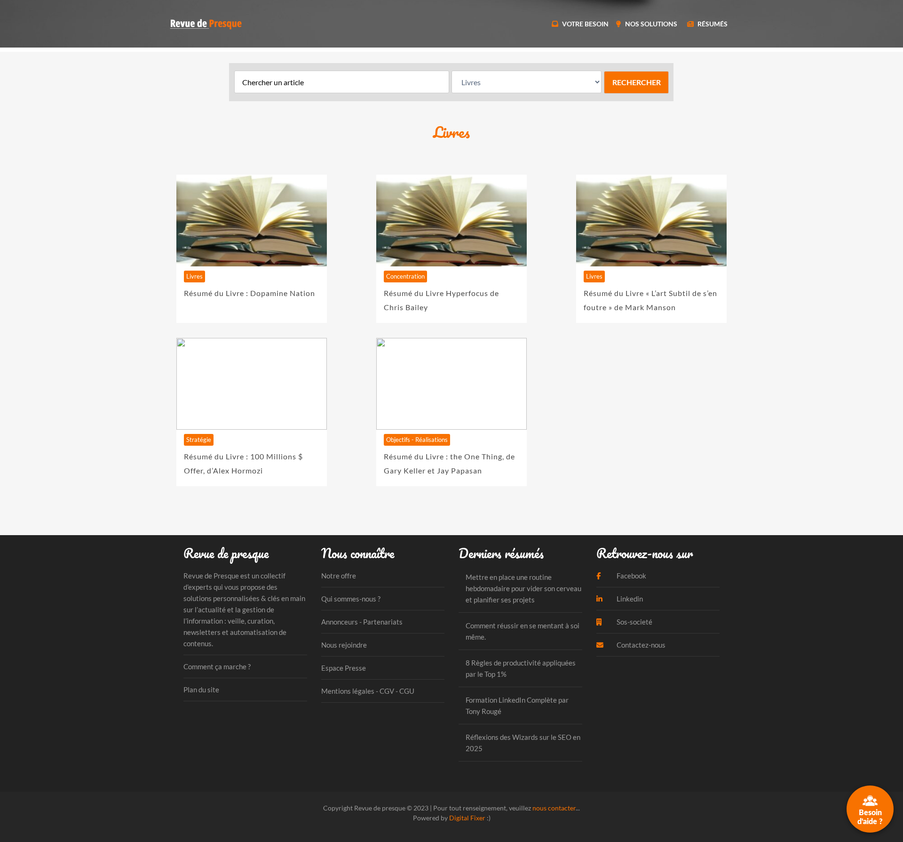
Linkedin (629, 598)
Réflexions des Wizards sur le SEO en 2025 (523, 743)
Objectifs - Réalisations (417, 439)
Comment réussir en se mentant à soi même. (522, 631)
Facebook (630, 575)
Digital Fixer (467, 818)
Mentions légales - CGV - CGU (367, 691)
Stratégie (198, 439)
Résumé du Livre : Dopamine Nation (249, 293)
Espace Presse (343, 668)
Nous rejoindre (344, 645)
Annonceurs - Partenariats (362, 621)
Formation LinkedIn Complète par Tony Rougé (517, 705)
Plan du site (201, 689)
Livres (194, 276)
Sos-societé (633, 621)
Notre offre (338, 575)
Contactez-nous (640, 645)
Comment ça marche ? (217, 666)
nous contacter (554, 808)
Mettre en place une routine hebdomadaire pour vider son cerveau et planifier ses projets (523, 588)
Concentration (405, 276)
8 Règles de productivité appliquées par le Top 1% (521, 668)
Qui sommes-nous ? (350, 598)
